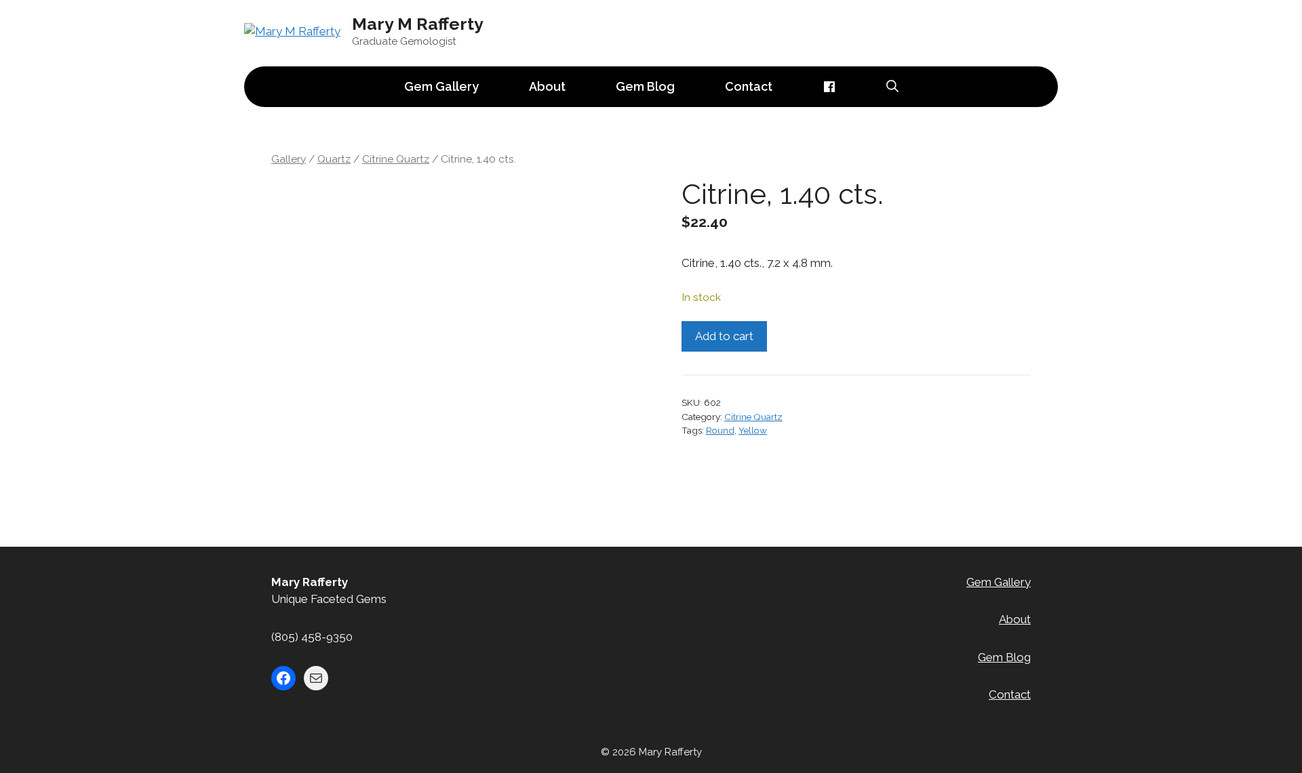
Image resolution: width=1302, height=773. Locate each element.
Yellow (752, 430)
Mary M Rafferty (418, 24)
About (547, 86)
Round (720, 430)
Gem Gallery (441, 86)
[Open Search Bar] (892, 86)
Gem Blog (645, 86)
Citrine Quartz (395, 158)
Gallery (288, 158)
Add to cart (724, 336)
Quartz (334, 158)
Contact (748, 86)
